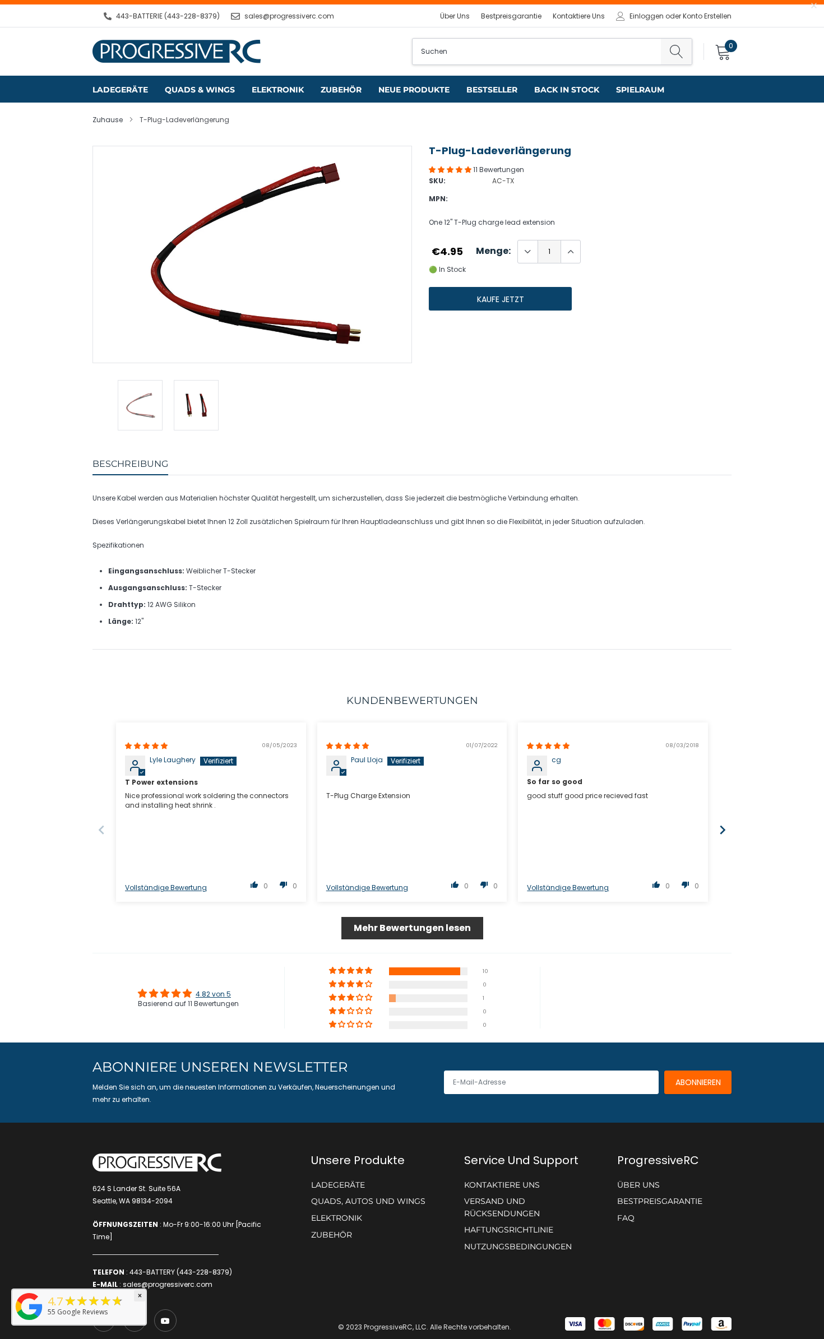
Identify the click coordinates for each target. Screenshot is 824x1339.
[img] (146, 745)
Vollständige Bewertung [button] (166, 887)
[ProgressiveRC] (29, 1321)
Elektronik (278, 90)
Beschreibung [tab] (130, 463)
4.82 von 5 (213, 994)
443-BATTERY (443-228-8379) (180, 1272)
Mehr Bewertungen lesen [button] (412, 927)
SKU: (437, 181)
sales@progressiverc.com (289, 16)
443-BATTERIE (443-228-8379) (168, 16)
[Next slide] (723, 829)
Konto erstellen (707, 16)
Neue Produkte (414, 90)
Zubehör (341, 90)
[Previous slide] (101, 829)
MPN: (438, 198)
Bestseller (491, 90)
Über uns (455, 16)
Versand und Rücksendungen (502, 1207)
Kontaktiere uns (579, 16)
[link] (165, 1320)
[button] (451, 169)
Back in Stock (566, 90)
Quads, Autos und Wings (368, 1201)
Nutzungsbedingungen (518, 1246)
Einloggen (646, 16)
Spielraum (640, 90)
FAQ (626, 1218)
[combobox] (537, 51)
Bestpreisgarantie (511, 16)
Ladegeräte (120, 90)
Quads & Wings (200, 90)
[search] (676, 51)
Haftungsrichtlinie (508, 1230)
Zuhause (107, 119)
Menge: (493, 251)
